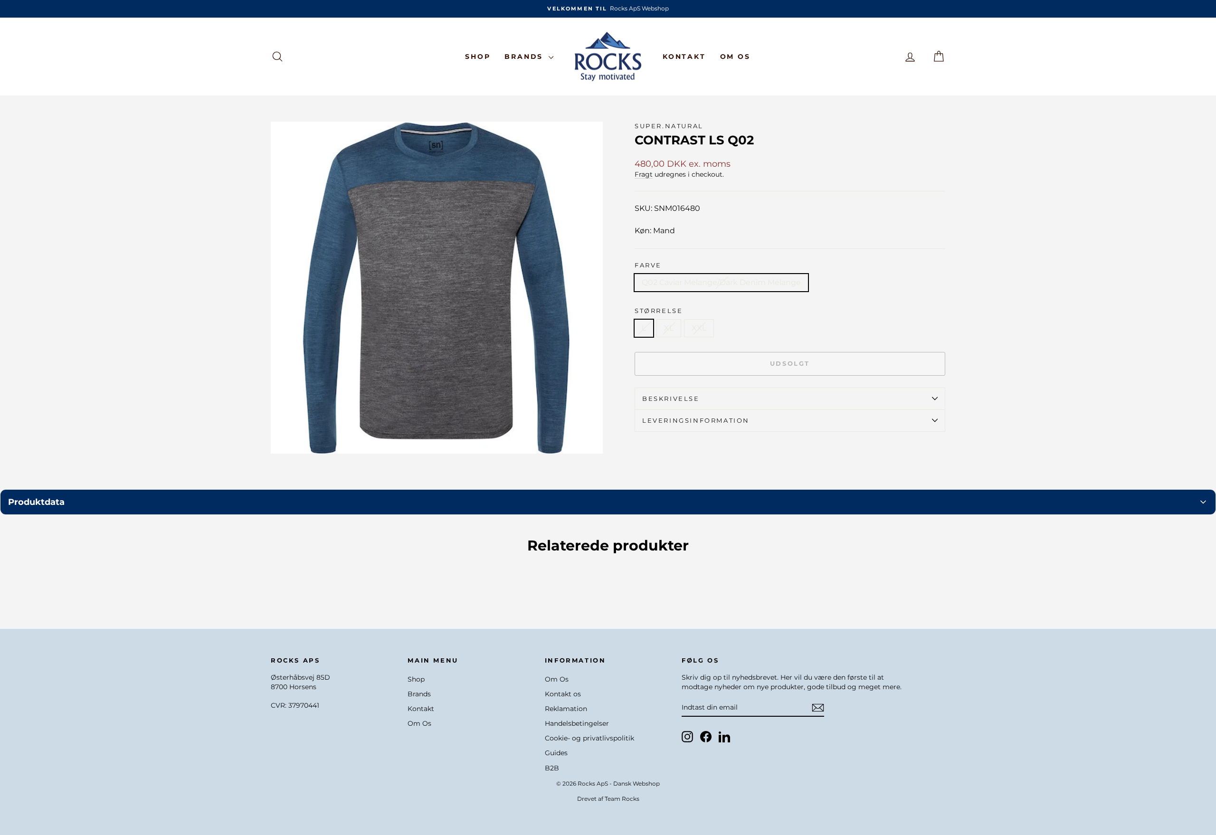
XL (669, 327)
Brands (525, 56)
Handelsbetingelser (577, 723)
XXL (699, 327)
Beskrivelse (671, 398)
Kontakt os (563, 694)
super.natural (669, 126)
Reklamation (566, 708)
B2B (552, 768)
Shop (477, 56)
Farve (648, 265)
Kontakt (684, 56)
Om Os (735, 56)
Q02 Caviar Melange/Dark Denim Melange (721, 282)
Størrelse (659, 310)
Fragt (644, 174)
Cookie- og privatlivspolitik (589, 738)
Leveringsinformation (696, 420)
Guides (556, 753)
